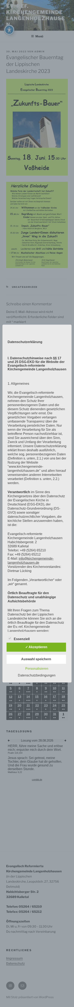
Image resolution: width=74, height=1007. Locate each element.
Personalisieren (36, 668)
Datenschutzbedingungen (37, 675)
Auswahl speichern (36, 659)
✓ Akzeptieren (36, 647)
